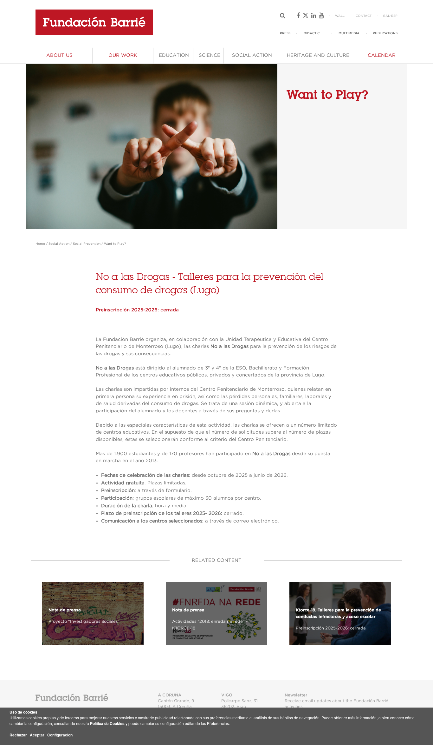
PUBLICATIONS (385, 33)
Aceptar (37, 735)
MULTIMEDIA (349, 33)
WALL (340, 15)
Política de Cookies (107, 723)
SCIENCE (209, 55)
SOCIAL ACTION (252, 55)
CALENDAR (382, 55)
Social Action (58, 243)
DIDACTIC (312, 33)
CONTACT (364, 15)
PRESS (285, 33)
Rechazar (18, 735)
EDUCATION (174, 55)
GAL (386, 15)
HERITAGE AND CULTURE (318, 55)
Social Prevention (86, 243)
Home (40, 243)
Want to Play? (115, 243)
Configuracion (60, 735)
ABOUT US (59, 55)
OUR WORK (122, 55)
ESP (394, 15)
